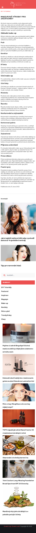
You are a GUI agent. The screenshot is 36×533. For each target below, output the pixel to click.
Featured (4, 291)
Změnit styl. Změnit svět (12, 526)
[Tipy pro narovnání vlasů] (18, 253)
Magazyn (4, 299)
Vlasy (3, 319)
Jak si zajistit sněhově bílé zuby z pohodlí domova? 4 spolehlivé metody (17, 239)
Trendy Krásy (6, 315)
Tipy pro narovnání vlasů (11, 266)
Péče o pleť (5, 311)
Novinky (4, 307)
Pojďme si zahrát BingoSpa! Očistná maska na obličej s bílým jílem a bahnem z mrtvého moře (18, 349)
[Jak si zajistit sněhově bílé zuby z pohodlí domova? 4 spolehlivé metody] (18, 218)
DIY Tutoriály (6, 11)
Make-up (4, 303)
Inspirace (4, 295)
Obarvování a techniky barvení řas (15, 458)
